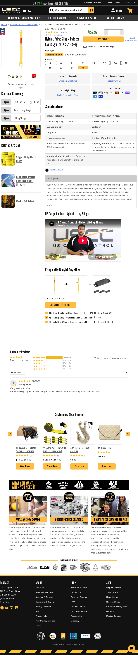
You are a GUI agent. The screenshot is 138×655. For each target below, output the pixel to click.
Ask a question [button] (119, 358)
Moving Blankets (114, 616)
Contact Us (130, 3)
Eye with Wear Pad (75, 54)
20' (61, 67)
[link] (71, 317)
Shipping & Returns (68, 81)
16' (126, 63)
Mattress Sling (104, 447)
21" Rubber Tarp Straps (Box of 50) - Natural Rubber (26, 449)
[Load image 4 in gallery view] (20, 76)
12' (104, 63)
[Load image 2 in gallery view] (13, 76)
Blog (37, 611)
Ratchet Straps (113, 602)
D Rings (110, 611)
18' (50, 67)
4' (61, 63)
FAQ (73, 602)
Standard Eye (54, 54)
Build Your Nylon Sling (67, 95)
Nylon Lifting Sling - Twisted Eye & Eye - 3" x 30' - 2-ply (66, 24)
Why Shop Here (113, 587)
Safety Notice (56, 170)
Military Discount (43, 606)
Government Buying (44, 602)
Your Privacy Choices (45, 621)
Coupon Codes (78, 606)
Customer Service (79, 611)
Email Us (4, 602)
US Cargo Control (65, 644)
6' (72, 63)
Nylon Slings (112, 597)
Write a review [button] (101, 358)
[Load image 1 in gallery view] (9, 76)
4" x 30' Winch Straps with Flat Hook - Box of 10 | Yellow (54, 449)
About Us (39, 587)
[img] (25, 381)
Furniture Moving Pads (116, 606)
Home (4, 24)
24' (72, 67)
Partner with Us (114, 81)
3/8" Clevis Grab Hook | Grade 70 (80, 449)
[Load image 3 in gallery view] (17, 76)
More (49, 205)
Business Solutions (92, 3)
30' (83, 67)
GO (91, 10)
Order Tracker (113, 3)
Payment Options (79, 597)
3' (50, 63)
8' (83, 63)
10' (93, 63)
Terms (38, 625)
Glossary (75, 621)
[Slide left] (4, 77)
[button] (52, 32)
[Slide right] (26, 77)
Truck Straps (112, 592)
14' (115, 63)
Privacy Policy (41, 616)
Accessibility (76, 616)
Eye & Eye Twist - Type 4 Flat (23, 24)
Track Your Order (79, 587)
